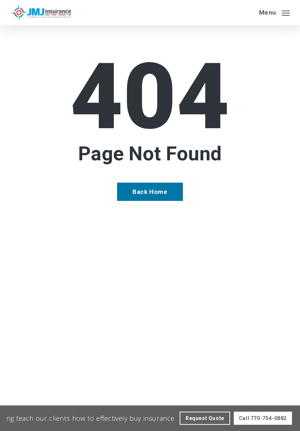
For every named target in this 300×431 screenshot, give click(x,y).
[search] (248, 12)
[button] (274, 11)
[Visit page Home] (41, 12)
